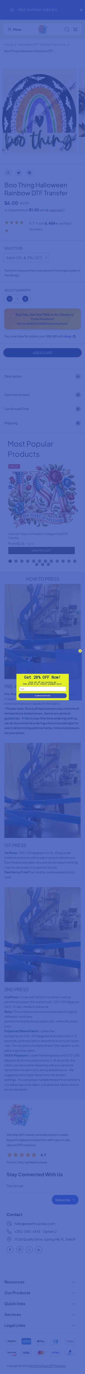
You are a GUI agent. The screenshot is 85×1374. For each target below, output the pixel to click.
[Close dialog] (80, 651)
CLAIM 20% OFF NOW (42, 696)
